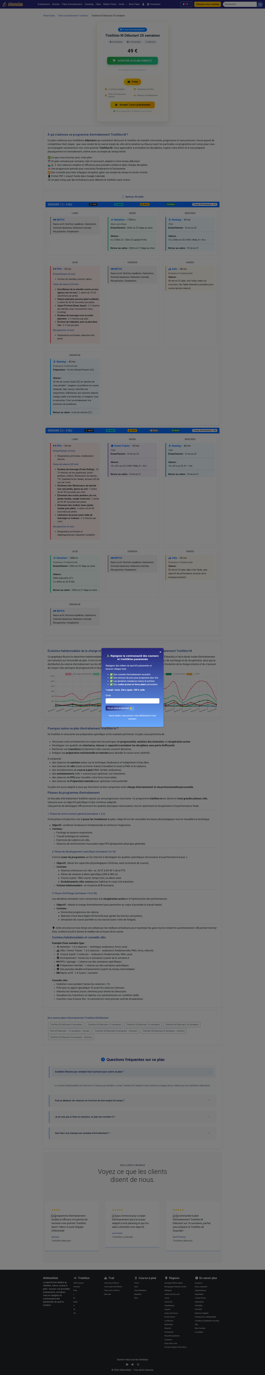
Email (108, 695)
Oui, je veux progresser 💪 (119, 708)
